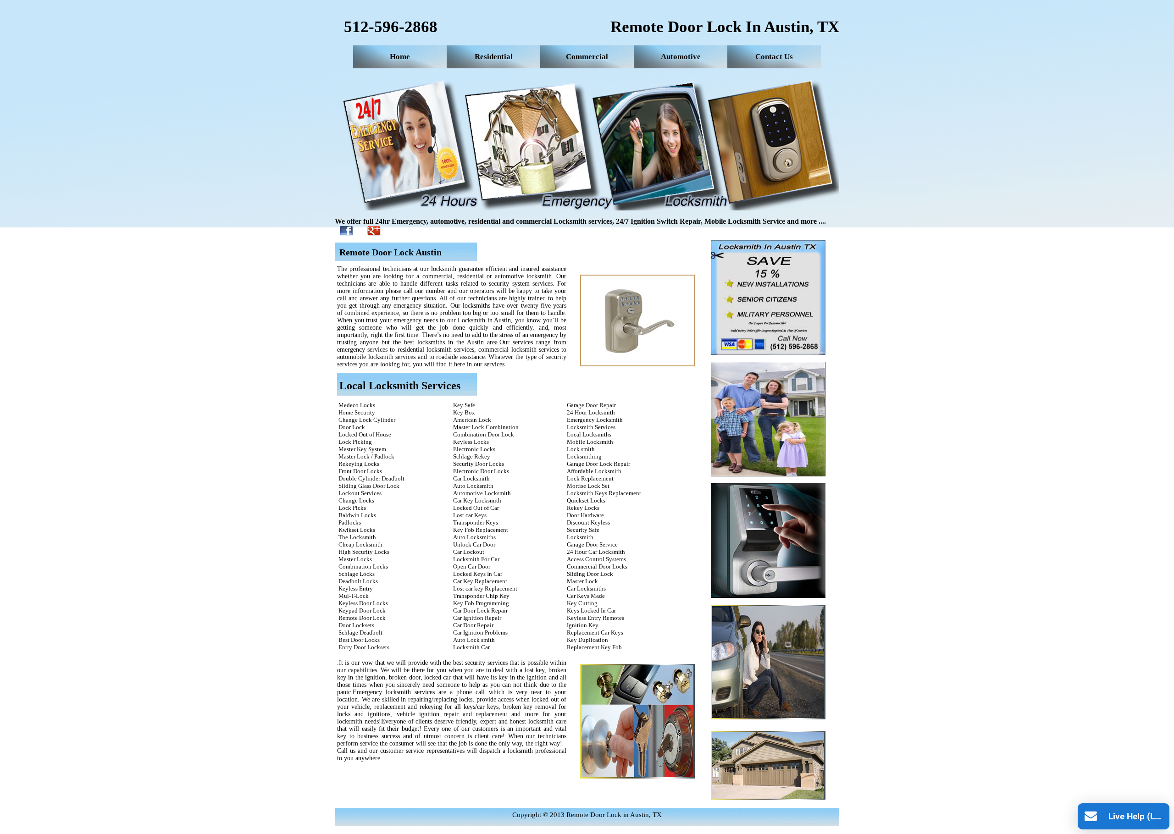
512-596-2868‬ (390, 27)
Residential (494, 56)
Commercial (587, 56)
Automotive (681, 56)
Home (400, 56)
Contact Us (774, 56)
